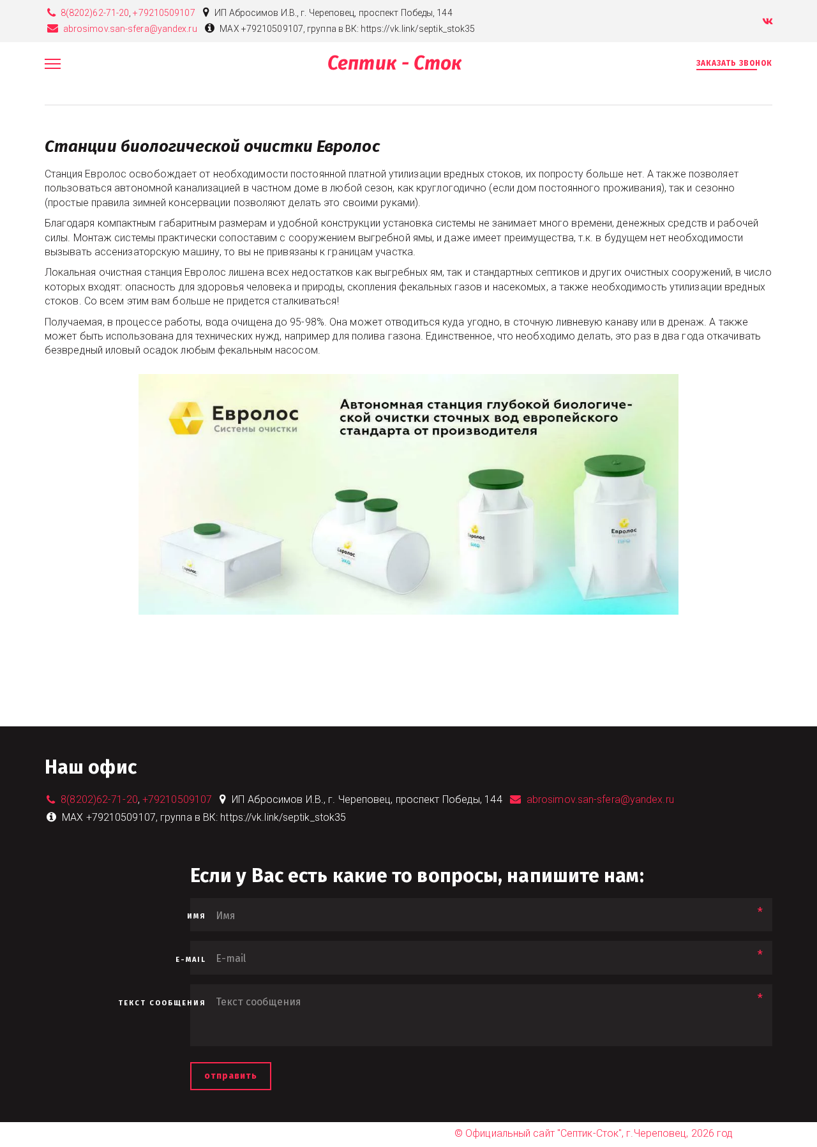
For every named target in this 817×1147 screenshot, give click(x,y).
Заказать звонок (734, 63)
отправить (230, 1075)
